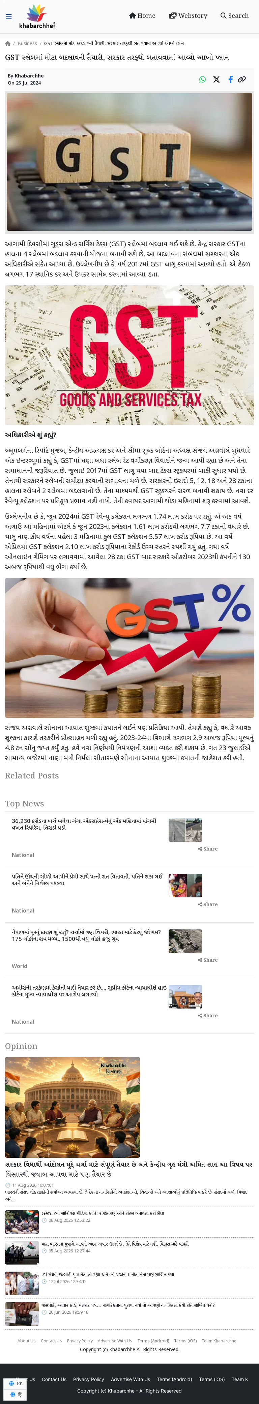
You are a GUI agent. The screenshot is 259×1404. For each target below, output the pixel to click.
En (19, 1383)
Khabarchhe (29, 76)
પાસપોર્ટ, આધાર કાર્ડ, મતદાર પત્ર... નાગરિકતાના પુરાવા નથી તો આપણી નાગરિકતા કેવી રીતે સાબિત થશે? (128, 1305)
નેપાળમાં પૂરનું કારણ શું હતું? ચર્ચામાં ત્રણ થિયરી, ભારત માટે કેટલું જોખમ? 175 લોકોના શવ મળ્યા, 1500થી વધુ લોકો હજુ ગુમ (86, 936)
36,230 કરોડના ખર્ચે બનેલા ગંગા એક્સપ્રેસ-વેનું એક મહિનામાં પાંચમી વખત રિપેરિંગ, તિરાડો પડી (84, 825)
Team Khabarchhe (219, 1341)
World (19, 966)
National (23, 855)
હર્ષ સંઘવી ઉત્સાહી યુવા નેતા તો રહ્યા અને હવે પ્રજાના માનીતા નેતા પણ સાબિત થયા (107, 1275)
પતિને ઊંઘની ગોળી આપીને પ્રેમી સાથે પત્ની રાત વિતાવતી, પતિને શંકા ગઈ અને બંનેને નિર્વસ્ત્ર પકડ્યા (87, 880)
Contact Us (51, 1341)
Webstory (192, 16)
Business (27, 44)
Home (145, 16)
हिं (19, 1395)
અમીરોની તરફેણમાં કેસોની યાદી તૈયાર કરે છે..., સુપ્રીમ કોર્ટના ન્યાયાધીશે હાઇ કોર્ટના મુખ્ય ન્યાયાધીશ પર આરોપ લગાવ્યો (89, 992)
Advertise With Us (115, 1341)
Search (238, 16)
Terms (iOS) (185, 1341)
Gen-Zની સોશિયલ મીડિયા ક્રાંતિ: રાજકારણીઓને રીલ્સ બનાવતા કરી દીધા (102, 1213)
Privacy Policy (80, 1341)
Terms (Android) (153, 1341)
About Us (27, 1341)
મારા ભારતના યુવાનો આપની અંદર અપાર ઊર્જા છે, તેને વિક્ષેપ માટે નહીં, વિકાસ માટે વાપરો (115, 1244)
